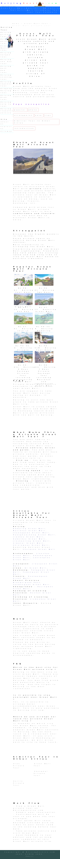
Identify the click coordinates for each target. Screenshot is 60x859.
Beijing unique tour (6, 54)
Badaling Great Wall (29, 528)
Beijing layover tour (6, 83)
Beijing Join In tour (6, 104)
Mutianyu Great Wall (29, 530)
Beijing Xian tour (6, 97)
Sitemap (6, 131)
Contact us (6, 127)
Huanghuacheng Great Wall (34, 534)
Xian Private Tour (19, 765)
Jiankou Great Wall (28, 536)
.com (52, 3)
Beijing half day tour (6, 69)
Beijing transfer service (7, 110)
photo (33, 109)
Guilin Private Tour (19, 783)
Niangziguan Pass (27, 582)
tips (48, 115)
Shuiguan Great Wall (39, 549)
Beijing (12, 3)
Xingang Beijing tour (6, 90)
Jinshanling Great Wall (31, 541)
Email (30, 856)
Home (5, 8)
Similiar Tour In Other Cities (32, 121)
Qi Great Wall (36, 568)
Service (34, 3)
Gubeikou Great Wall (29, 539)
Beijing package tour (6, 41)
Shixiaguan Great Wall (31, 545)
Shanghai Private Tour (41, 773)
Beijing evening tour (6, 77)
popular (20, 109)
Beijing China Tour (40, 10)
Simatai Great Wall (28, 543)
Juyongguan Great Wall (31, 532)
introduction (24, 128)
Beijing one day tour (6, 61)
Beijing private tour (6, 34)
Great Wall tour (5, 48)
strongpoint (23, 115)
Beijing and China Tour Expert (8, 5)
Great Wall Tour (30, 10)
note (38, 115)
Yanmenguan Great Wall (31, 584)
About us (5, 122)
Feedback (50, 12)
